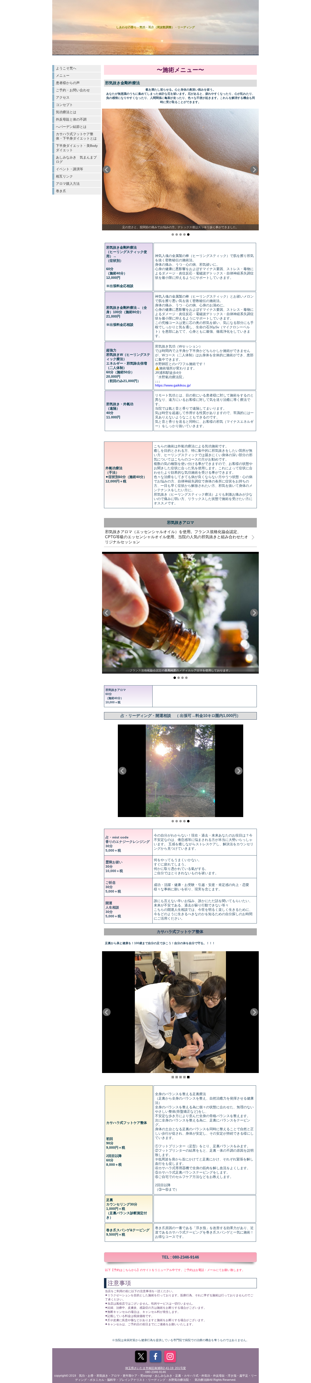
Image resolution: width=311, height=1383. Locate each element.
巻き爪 (61, 191)
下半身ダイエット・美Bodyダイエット (77, 148)
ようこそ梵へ (66, 68)
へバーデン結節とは (71, 127)
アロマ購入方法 (68, 184)
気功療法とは (66, 112)
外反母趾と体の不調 (71, 119)
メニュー (62, 75)
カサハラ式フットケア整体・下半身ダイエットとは (76, 136)
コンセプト (64, 105)
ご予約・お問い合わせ (73, 90)
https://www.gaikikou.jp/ (173, 385)
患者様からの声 (68, 83)
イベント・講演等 (69, 169)
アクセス (62, 97)
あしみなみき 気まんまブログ (76, 159)
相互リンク (64, 176)
